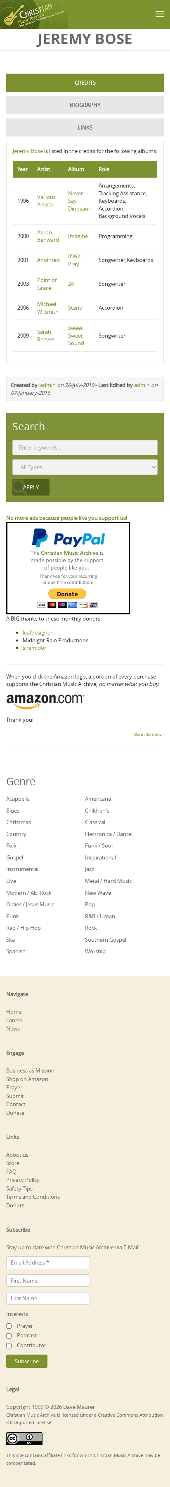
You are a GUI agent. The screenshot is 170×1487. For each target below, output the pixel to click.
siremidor (34, 647)
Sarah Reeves (45, 335)
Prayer (14, 1087)
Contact (16, 1104)
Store (12, 1163)
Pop (90, 904)
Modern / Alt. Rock (29, 892)
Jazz (89, 869)
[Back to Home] (34, 14)
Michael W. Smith (48, 307)
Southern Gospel (105, 939)
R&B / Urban (100, 916)
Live (11, 881)
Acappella (18, 798)
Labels (14, 1020)
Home (13, 1011)
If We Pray (74, 260)
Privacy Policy (23, 1180)
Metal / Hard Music (108, 881)
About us (17, 1154)
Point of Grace (47, 284)
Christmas (18, 822)
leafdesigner (37, 632)
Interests (17, 1314)
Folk (11, 845)
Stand (75, 307)
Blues (12, 810)
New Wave (98, 892)
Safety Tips (19, 1188)
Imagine (78, 236)
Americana (98, 798)
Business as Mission (30, 1070)
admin (48, 385)
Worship (95, 951)
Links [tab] (85, 127)
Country (16, 834)
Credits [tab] (85, 82)
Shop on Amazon (27, 1079)
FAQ (11, 1171)
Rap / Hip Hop (23, 927)
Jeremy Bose (28, 151)
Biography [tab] (85, 105)
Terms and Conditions (33, 1196)
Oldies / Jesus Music (30, 904)
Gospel (14, 857)
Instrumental (22, 869)
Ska (10, 939)
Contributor (31, 1345)
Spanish (16, 951)
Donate (15, 1112)
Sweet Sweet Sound (76, 335)
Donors (15, 1205)
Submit (15, 1096)
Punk (12, 916)
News (13, 1028)
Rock (91, 927)
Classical (95, 822)
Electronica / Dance (108, 834)
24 (71, 283)
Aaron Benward (48, 236)
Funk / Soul (99, 845)
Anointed (48, 260)
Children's (97, 810)
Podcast (27, 1335)
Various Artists (46, 200)
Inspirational (100, 857)
